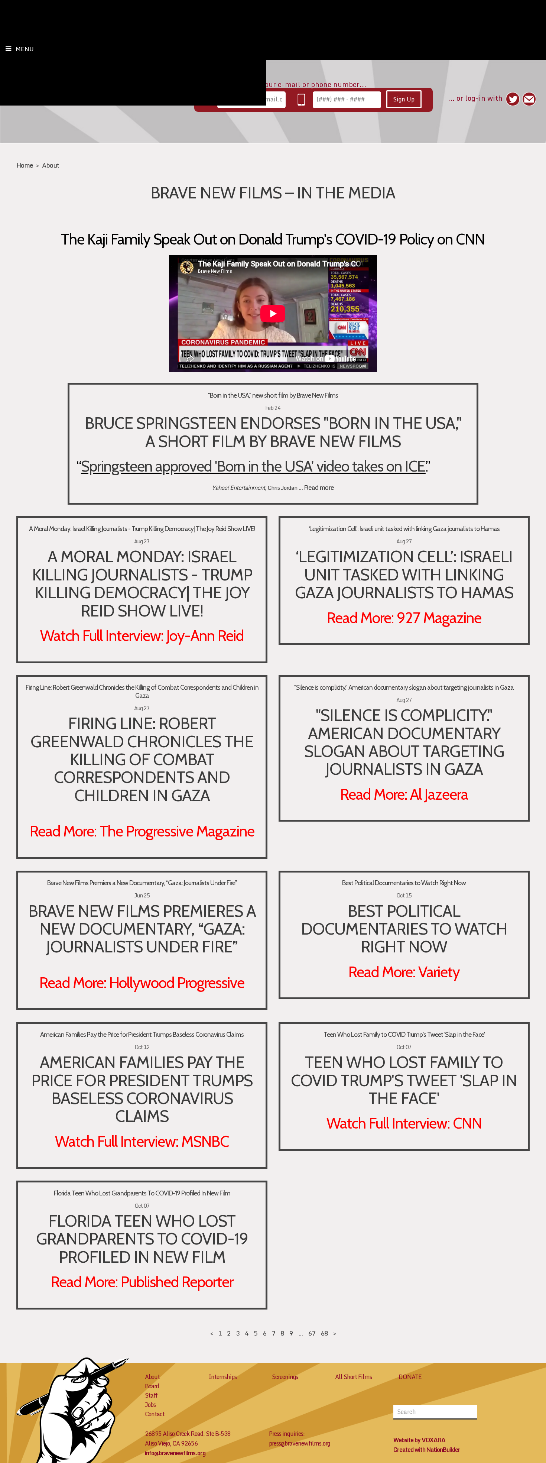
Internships (222, 1377)
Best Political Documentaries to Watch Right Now (404, 883)
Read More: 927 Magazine (404, 617)
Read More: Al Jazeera (404, 794)
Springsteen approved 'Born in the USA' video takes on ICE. (253, 466)
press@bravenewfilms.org (299, 1443)
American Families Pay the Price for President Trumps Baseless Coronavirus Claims (142, 1034)
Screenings (285, 1377)
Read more (319, 487)
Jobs (150, 1404)
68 (324, 1333)
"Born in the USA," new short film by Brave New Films (273, 395)
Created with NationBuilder (426, 1449)
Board (152, 1386)
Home (24, 165)
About (50, 165)
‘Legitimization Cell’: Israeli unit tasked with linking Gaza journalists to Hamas (404, 529)
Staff (151, 1395)
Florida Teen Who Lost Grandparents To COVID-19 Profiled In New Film (142, 1193)
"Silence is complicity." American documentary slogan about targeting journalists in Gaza (404, 687)
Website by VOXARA (419, 1440)
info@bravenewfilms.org (175, 1453)
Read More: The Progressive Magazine (142, 831)
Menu (25, 49)
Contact (155, 1414)
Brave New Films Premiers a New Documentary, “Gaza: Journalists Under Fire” (142, 883)
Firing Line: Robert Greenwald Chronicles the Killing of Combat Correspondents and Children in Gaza (142, 691)
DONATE (410, 1377)
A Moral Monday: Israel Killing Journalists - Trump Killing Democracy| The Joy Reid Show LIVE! (142, 529)
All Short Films (353, 1377)
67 (311, 1333)
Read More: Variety (404, 971)
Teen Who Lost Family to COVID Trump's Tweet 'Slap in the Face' (404, 1034)
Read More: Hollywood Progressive (141, 982)
